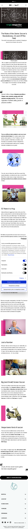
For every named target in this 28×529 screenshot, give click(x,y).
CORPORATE (4, 518)
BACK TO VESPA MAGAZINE (14, 477)
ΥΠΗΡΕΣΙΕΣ (3, 508)
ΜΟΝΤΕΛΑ (3, 494)
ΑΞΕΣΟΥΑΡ (3, 499)
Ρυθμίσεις (21, 278)
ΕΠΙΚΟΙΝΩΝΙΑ (4, 513)
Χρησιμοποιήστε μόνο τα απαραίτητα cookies (14, 289)
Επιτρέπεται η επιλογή (14, 285)
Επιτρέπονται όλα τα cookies (14, 282)
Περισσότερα (11, 254)
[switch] (25, 265)
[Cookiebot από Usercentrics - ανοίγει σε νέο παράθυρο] (21, 239)
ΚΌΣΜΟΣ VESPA (4, 503)
